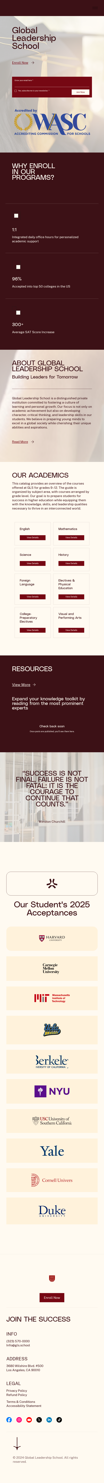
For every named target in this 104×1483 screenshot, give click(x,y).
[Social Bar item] (9, 1420)
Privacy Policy (16, 1391)
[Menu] (95, 8)
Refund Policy (16, 1395)
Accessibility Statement (23, 1406)
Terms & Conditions (20, 1402)
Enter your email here (24, 80)
